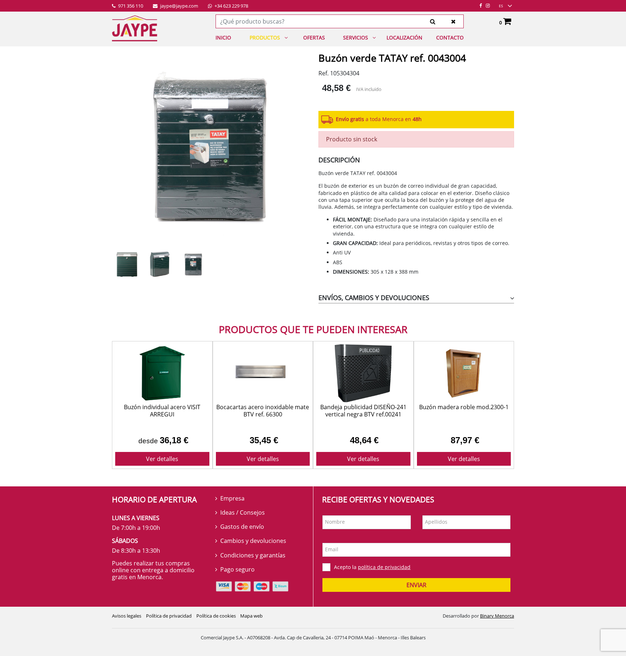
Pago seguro (237, 569)
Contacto (450, 37)
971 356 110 (130, 6)
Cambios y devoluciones (253, 541)
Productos (265, 37)
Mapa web (251, 616)
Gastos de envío (242, 527)
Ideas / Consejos (242, 512)
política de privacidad (384, 567)
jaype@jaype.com (178, 6)
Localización (404, 37)
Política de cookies (216, 616)
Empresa (232, 498)
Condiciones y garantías (252, 555)
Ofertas (314, 37)
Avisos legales (126, 616)
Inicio (223, 37)
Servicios (355, 37)
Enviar (416, 585)
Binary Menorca (497, 616)
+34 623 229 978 (230, 6)
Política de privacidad (169, 616)
